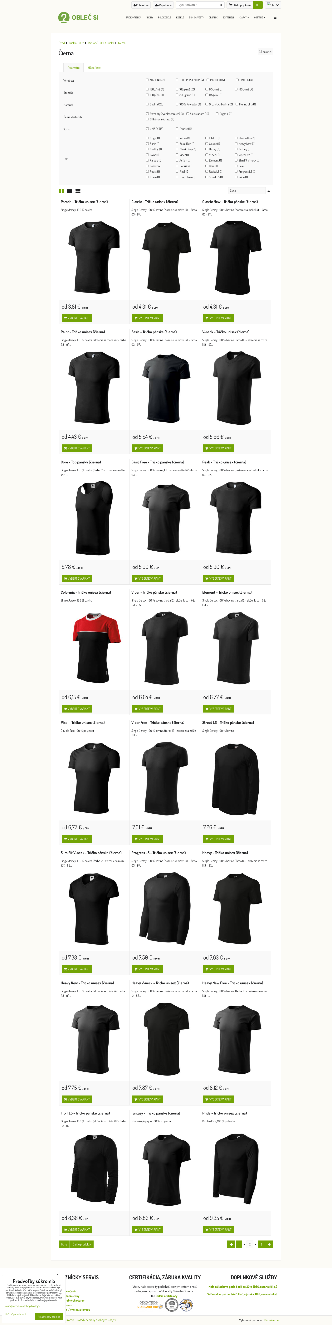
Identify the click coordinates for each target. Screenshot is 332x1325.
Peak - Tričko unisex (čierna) (224, 462)
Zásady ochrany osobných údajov (96, 1320)
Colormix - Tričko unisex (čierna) (86, 592)
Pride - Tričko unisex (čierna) (224, 1113)
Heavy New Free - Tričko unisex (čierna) (232, 982)
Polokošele (164, 17)
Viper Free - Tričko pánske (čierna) (157, 722)
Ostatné (258, 17)
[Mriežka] (61, 192)
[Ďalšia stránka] (269, 1244)
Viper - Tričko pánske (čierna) (154, 592)
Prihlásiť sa (142, 5)
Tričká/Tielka (133, 17)
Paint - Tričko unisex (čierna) (83, 331)
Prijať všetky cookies (49, 1316)
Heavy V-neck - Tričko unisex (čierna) (160, 982)
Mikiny (149, 17)
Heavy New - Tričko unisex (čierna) (87, 982)
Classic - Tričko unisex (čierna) (154, 201)
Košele (180, 17)
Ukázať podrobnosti (15, 1314)
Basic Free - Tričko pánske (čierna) (157, 462)
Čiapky (243, 17)
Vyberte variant (78, 318)
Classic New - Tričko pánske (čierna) (230, 201)
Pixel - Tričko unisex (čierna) (83, 722)
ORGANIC (213, 17)
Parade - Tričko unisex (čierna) (84, 201)
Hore (64, 1244)
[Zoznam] (70, 192)
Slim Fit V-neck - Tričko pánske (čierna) (91, 852)
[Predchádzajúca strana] (231, 1244)
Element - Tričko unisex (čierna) (227, 592)
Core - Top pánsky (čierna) (81, 462)
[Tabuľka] (78, 192)
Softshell (228, 17)
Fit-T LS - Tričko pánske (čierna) (85, 1113)
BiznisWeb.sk (271, 1320)
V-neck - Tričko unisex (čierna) (226, 331)
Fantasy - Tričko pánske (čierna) (155, 1113)
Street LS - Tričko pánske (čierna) (228, 722)
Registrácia (165, 5)
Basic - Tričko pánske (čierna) (154, 331)
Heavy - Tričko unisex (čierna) (225, 852)
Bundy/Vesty (196, 17)
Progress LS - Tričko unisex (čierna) (158, 852)
